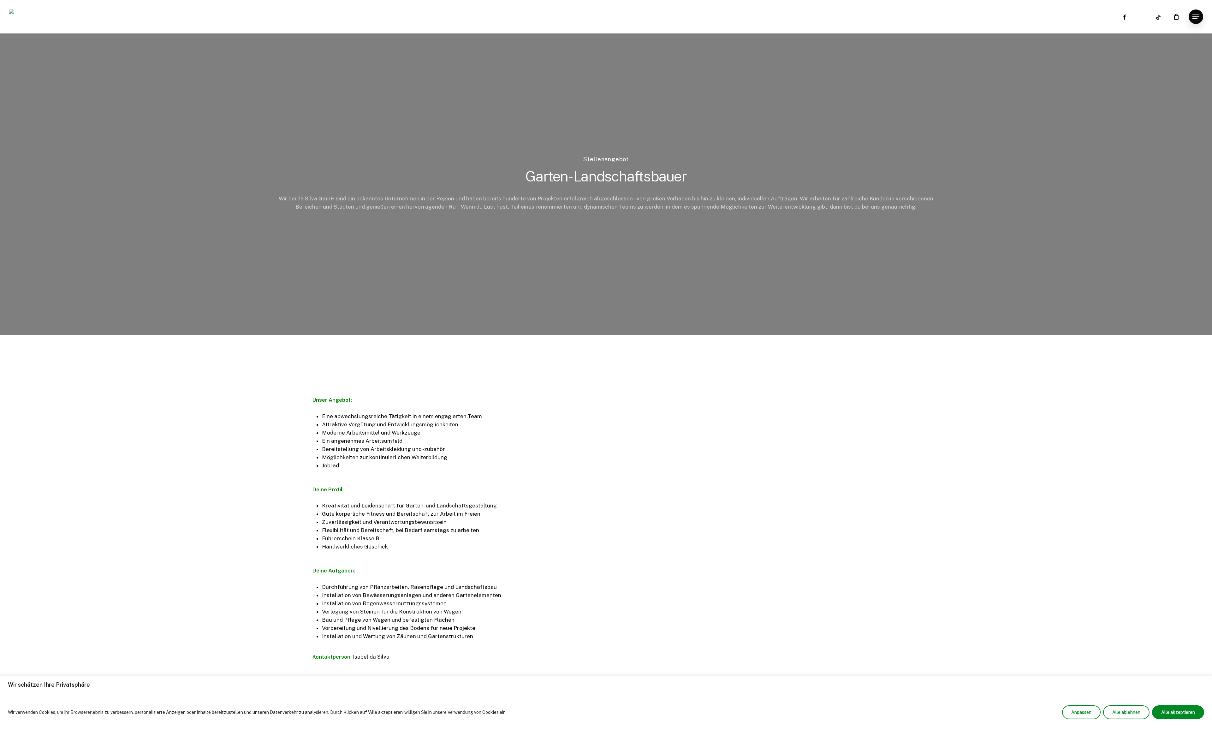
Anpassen (1081, 712)
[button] (1196, 17)
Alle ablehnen (1126, 712)
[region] (606, 702)
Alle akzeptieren (1178, 712)
